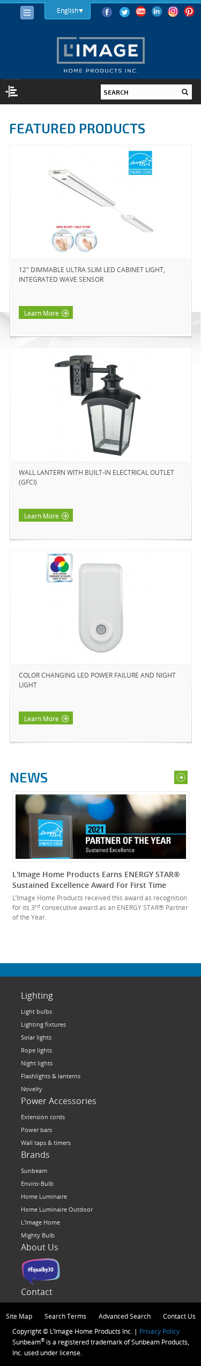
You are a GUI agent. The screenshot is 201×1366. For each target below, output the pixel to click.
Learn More (41, 313)
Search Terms (65, 1316)
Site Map (19, 1316)
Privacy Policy (159, 1331)
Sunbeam (34, 1170)
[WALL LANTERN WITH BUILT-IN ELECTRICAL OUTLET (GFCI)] (101, 405)
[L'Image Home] (100, 55)
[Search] (185, 92)
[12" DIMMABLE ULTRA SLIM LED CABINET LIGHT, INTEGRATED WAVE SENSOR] (101, 203)
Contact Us (179, 1316)
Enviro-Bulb (37, 1183)
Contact (37, 1292)
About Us (39, 1247)
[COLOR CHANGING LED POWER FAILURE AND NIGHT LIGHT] (101, 608)
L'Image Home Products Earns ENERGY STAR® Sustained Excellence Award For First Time (96, 879)
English (67, 10)
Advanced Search (125, 1316)
